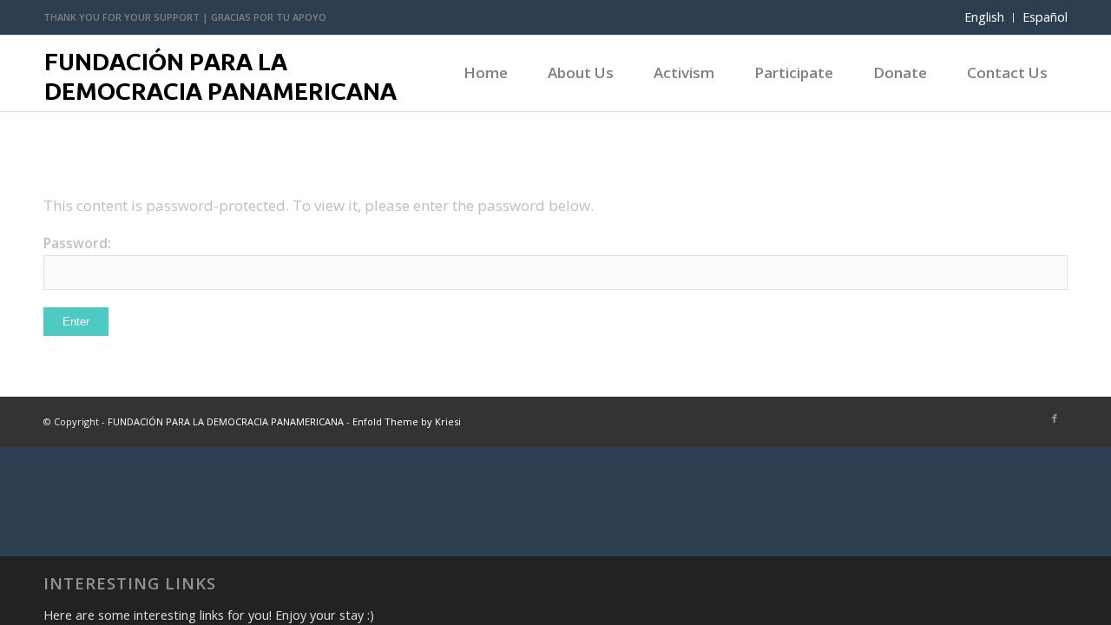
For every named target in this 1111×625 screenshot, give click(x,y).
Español (1045, 17)
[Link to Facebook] (1055, 418)
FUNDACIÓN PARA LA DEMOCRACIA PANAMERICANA (226, 421)
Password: (77, 243)
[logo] (222, 84)
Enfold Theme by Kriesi (406, 421)
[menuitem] (985, 18)
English (984, 17)
